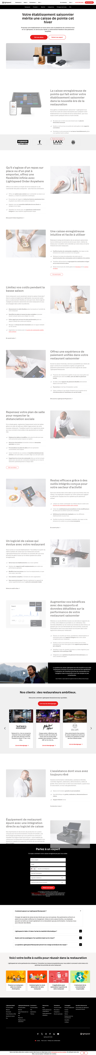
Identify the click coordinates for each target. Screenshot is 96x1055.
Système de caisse (10, 1016)
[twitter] (42, 1034)
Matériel (8, 1009)
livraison (78, 267)
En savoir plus (10, 338)
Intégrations (57, 1012)
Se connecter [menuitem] (63, 2)
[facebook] (38, 1034)
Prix (7, 1018)
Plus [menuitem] (70, 2)
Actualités (67, 1020)
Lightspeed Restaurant (23, 1005)
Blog (44, 1007)
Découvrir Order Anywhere (14, 218)
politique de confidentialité (39, 893)
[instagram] (46, 1034)
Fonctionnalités (9, 1007)
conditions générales (35, 892)
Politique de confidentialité (54, 1040)
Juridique (67, 1022)
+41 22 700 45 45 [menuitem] (79, 2)
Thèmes (32, 1014)
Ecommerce (33, 1005)
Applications (33, 1012)
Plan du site (44, 1040)
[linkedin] (54, 1034)
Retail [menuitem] (25, 2)
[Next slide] (91, 728)
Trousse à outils (57, 1007)
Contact (66, 1009)
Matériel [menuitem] (43, 7)
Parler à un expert (57, 37)
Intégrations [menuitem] (51, 7)
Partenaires (57, 1005)
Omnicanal (8, 1012)
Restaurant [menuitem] (18, 2)
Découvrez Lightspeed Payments (60, 399)
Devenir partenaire (58, 1014)
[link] (79, 2)
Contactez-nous (55, 806)
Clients (66, 1014)
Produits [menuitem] (35, 7)
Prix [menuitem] (39, 2)
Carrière (66, 1012)
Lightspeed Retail (10, 1005)
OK (84, 1053)
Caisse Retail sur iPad (11, 1014)
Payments (20, 1017)
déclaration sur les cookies (58, 1052)
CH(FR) (38, 1040)
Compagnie (67, 1005)
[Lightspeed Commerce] (6, 2)
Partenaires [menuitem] (32, 2)
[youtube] (58, 1034)
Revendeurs (57, 1009)
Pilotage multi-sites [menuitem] (62, 7)
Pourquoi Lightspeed (69, 1007)
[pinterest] (50, 1034)
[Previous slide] (5, 728)
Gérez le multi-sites (12, 588)
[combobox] (33, 869)
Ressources (46, 1005)
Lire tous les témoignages (48, 704)
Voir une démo (89, 2)
